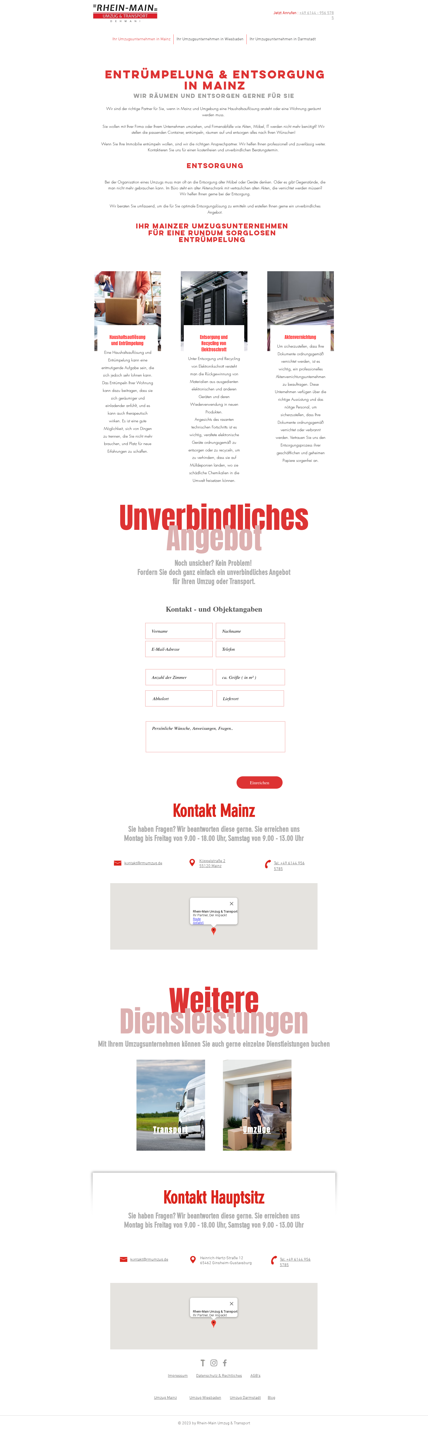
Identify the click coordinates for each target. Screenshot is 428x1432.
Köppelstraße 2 (212, 861)
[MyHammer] (203, 1362)
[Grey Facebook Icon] (224, 1362)
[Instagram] (213, 1362)
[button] (178, 1375)
